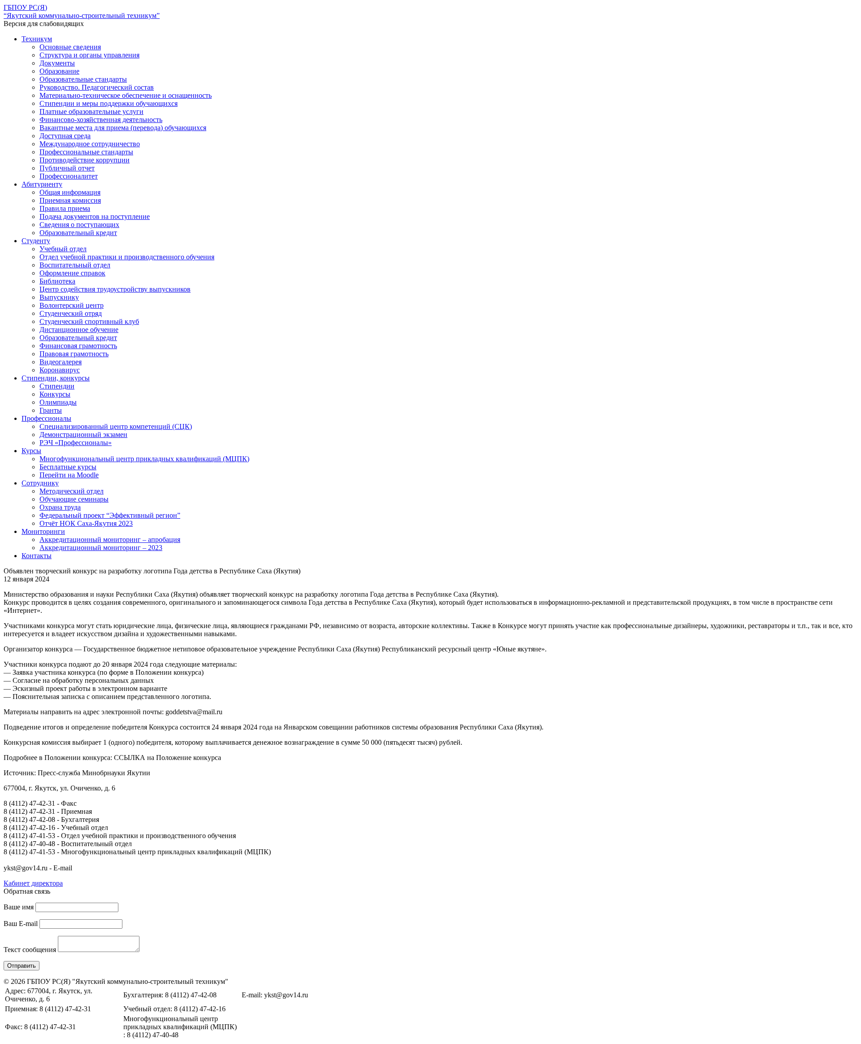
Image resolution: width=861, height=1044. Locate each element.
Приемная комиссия (70, 200)
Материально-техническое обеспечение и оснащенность (125, 95)
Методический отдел (71, 491)
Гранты (50, 410)
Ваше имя (19, 907)
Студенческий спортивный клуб (89, 321)
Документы (57, 63)
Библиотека (57, 281)
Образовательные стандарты (83, 79)
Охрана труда (60, 507)
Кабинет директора (33, 883)
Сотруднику (40, 483)
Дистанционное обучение (78, 329)
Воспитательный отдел (74, 265)
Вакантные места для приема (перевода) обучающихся (122, 127)
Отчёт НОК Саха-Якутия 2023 (86, 523)
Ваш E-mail (21, 923)
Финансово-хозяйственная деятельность (100, 119)
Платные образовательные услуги (91, 111)
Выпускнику (59, 297)
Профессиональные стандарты (86, 152)
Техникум (37, 39)
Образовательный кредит (78, 232)
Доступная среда (65, 136)
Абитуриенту (42, 184)
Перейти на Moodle (69, 475)
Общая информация (69, 192)
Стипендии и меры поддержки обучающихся (108, 103)
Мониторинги (43, 531)
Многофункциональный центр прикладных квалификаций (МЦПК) (144, 459)
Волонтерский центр (71, 305)
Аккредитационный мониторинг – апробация (109, 539)
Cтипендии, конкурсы (56, 378)
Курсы (31, 450)
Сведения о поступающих (79, 224)
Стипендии (56, 386)
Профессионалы (46, 418)
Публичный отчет (67, 168)
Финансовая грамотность (78, 345)
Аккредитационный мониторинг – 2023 (100, 547)
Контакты (37, 555)
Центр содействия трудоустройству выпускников (115, 289)
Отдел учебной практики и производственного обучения (126, 257)
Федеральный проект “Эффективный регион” (109, 515)
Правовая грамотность (74, 354)
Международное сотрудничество (89, 144)
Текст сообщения (30, 949)
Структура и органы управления (89, 55)
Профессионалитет (68, 176)
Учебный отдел (63, 249)
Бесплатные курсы (67, 467)
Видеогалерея (60, 362)
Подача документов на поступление (94, 216)
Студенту (36, 241)
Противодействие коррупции (84, 160)
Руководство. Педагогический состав (96, 87)
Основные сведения (70, 47)
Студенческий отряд (70, 313)
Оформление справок (72, 273)
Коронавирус (59, 370)
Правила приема (64, 208)
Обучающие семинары (74, 499)
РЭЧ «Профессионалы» (75, 442)
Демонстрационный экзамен (83, 434)
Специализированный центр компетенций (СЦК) (115, 426)
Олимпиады (58, 402)
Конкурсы (54, 394)
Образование (59, 71)
